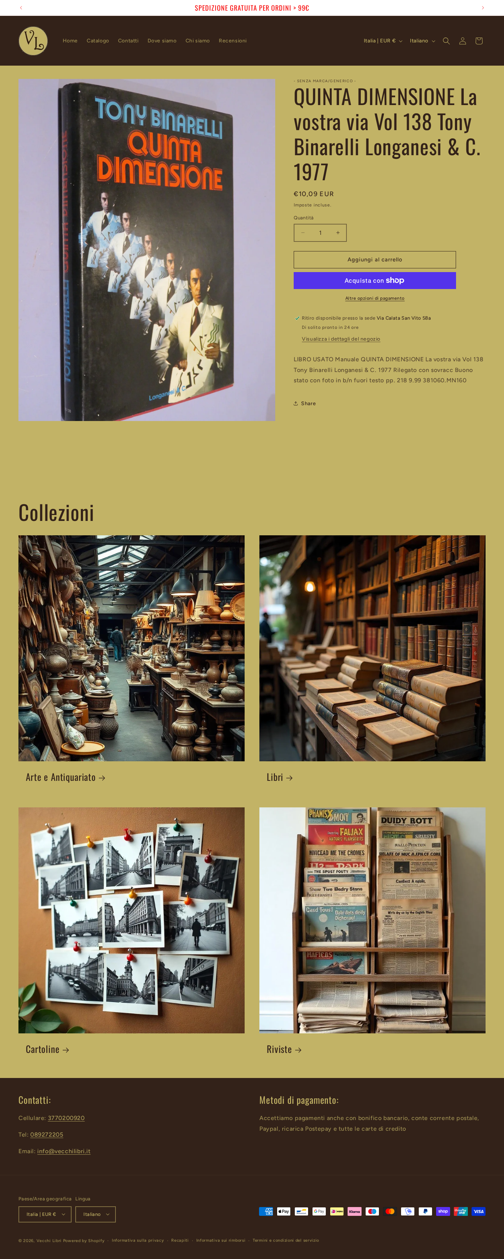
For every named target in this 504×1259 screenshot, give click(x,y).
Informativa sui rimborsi (221, 1240)
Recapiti (180, 1240)
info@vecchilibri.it (63, 1150)
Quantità (304, 217)
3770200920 (66, 1117)
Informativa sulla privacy (138, 1240)
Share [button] (308, 403)
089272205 (46, 1134)
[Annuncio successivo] (483, 8)
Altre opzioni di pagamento (375, 298)
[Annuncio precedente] (21, 8)
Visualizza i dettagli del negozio (341, 339)
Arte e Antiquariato (61, 777)
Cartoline (43, 1049)
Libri (275, 777)
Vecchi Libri (49, 1240)
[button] (446, 41)
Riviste (279, 1049)
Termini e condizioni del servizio (286, 1240)
